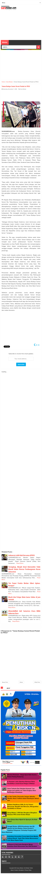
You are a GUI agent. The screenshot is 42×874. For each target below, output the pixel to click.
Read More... (20, 563)
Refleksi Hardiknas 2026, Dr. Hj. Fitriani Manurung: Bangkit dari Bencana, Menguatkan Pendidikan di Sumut (22, 806)
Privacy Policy (28, 870)
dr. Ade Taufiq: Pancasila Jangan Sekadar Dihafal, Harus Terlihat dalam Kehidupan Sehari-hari (23, 798)
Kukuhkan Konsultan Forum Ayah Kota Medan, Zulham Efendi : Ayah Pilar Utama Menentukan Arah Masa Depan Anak (23, 838)
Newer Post (5, 682)
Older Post (37, 682)
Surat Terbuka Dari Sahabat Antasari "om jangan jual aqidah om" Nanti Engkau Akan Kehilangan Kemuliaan (21, 790)
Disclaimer (21, 870)
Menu (5, 42)
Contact (16, 870)
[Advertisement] (21, 25)
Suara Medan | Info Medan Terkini (25, 868)
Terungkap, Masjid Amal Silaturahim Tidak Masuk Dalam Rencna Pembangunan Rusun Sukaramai (24, 569)
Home (21, 682)
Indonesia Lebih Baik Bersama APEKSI (21, 555)
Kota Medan (23, 89)
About (12, 870)
